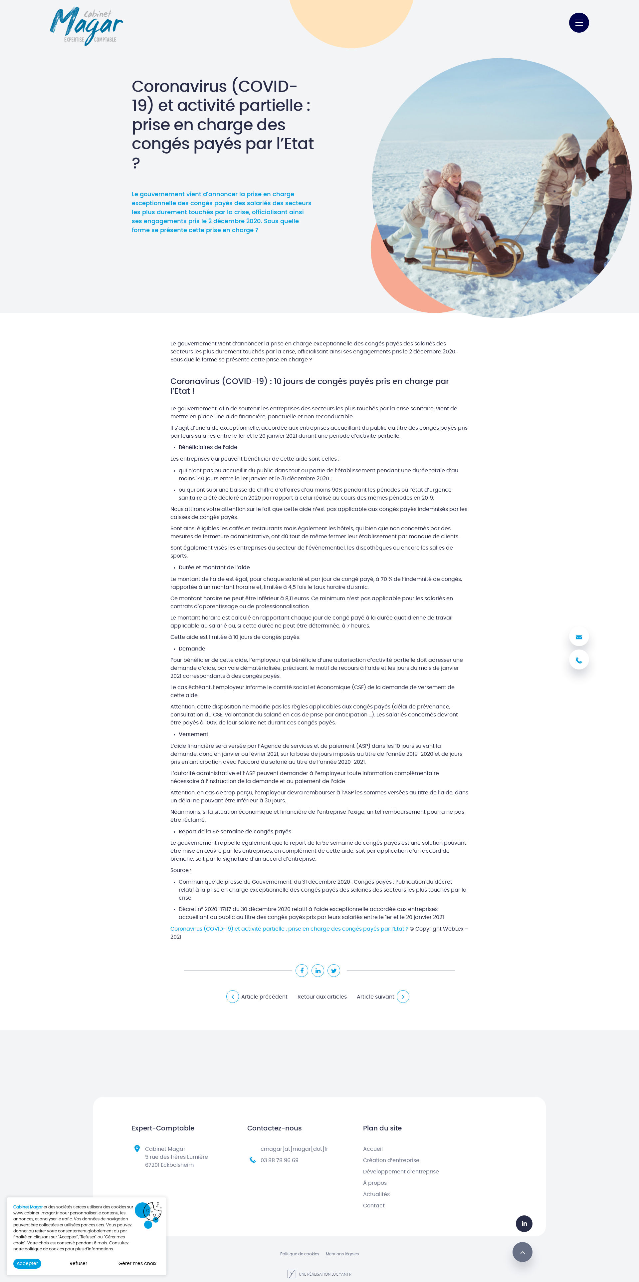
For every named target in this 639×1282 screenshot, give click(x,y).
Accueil (373, 1149)
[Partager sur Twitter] (333, 970)
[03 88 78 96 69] (579, 659)
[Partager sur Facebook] (302, 970)
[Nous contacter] (579, 636)
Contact (374, 1205)
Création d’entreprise (391, 1160)
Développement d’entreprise (401, 1171)
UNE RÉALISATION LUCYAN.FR (324, 1274)
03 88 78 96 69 (280, 1160)
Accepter (27, 1263)
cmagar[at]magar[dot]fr (294, 1149)
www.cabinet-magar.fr (36, 1213)
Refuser (78, 1263)
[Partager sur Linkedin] (318, 970)
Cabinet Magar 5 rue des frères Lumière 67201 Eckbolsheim (176, 1157)
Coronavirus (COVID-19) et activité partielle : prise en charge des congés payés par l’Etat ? (289, 929)
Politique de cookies (299, 1254)
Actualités (376, 1194)
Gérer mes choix (137, 1263)
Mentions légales (342, 1254)
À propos (375, 1183)
